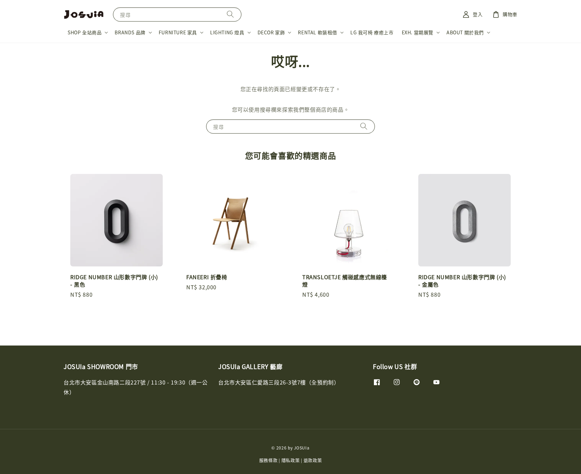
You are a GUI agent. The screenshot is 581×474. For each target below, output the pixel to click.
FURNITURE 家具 (178, 32)
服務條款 (268, 460)
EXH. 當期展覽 (417, 32)
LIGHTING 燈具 (227, 32)
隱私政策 (290, 460)
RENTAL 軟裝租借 (317, 32)
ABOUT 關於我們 (465, 32)
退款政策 (313, 460)
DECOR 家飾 (271, 32)
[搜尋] (230, 14)
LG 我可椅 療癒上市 (372, 32)
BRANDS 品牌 (130, 32)
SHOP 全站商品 (85, 32)
